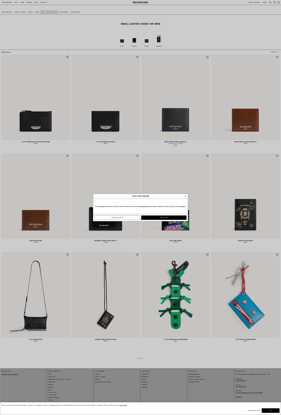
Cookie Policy (123, 405)
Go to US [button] (164, 218)
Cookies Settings (254, 410)
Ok (271, 410)
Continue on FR (117, 218)
